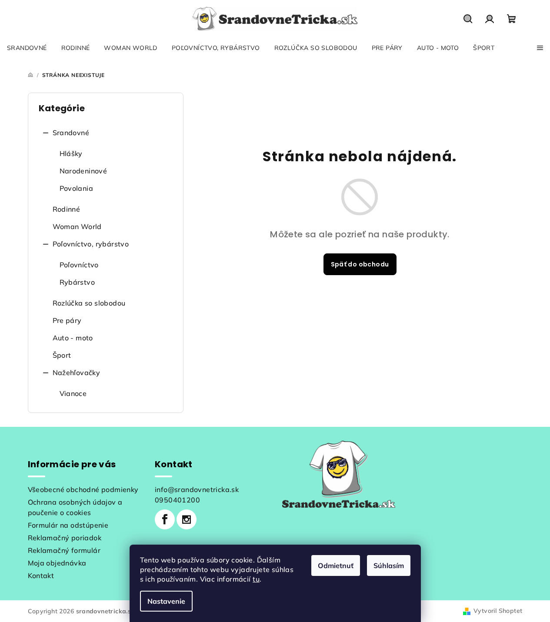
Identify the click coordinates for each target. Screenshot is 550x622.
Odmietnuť (335, 565)
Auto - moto (73, 337)
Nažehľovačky (76, 372)
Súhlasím (388, 565)
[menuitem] (27, 48)
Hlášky (71, 153)
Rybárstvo (77, 282)
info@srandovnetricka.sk (197, 489)
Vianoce (73, 393)
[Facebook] (165, 519)
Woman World (77, 226)
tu (256, 579)
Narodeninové (83, 170)
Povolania (76, 188)
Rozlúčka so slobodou (89, 303)
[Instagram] (187, 519)
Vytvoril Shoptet (497, 611)
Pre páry (67, 320)
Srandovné (71, 132)
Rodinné (66, 209)
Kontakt (41, 575)
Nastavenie (166, 601)
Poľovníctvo (79, 264)
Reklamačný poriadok (65, 537)
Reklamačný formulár (64, 550)
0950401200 (177, 500)
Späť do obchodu (360, 264)
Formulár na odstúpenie (68, 525)
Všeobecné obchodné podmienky (83, 489)
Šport (62, 355)
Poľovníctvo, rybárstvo (91, 243)
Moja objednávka (57, 563)
